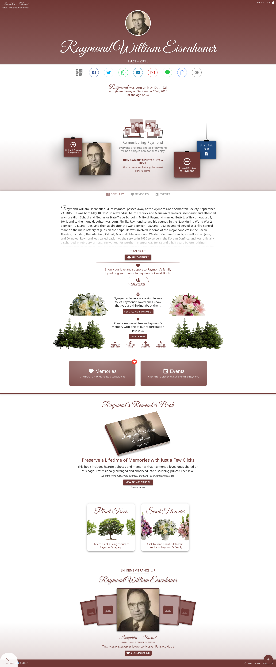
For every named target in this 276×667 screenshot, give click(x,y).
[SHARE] (182, 72)
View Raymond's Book (138, 482)
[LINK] (197, 72)
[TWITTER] (108, 72)
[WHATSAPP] (123, 72)
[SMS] (167, 72)
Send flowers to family (138, 311)
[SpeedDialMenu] (268, 659)
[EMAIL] (152, 72)
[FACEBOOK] (94, 72)
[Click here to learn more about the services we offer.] (138, 639)
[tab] (115, 194)
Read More (138, 251)
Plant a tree (138, 336)
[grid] (138, 150)
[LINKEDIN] (138, 72)
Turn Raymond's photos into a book (143, 161)
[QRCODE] (79, 72)
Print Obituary (140, 257)
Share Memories (140, 653)
